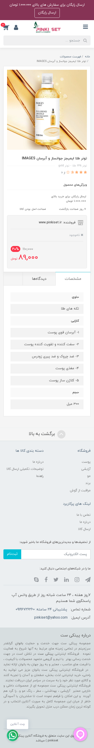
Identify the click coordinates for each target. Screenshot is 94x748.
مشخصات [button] (73, 279)
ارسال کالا (84, 529)
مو (89, 476)
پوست (86, 462)
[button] (8, 27)
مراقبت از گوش (80, 490)
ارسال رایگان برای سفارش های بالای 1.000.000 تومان (47, 5)
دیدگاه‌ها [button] (39, 279)
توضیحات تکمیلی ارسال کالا (25, 469)
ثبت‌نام (12, 554)
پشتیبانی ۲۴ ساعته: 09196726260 (41, 609)
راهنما (40, 476)
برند (88, 483)
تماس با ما (84, 515)
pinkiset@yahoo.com (51, 617)
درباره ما (38, 462)
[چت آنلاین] (12, 735)
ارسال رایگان (47, 12)
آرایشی (86, 469)
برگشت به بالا (42, 434)
